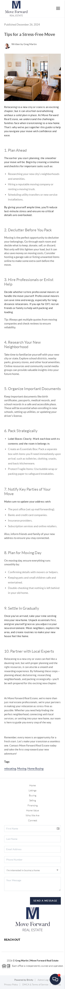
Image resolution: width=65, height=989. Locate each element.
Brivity (30, 980)
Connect (32, 820)
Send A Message (45, 900)
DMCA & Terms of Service (35, 984)
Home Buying (35, 768)
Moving (21, 768)
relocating (10, 768)
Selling (32, 800)
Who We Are (32, 815)
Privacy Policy (11, 984)
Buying (32, 795)
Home (32, 785)
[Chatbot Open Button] (55, 979)
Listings (32, 790)
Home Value (32, 810)
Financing (33, 805)
